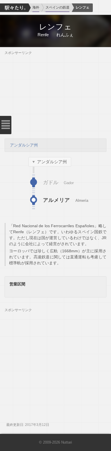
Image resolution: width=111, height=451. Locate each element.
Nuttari (66, 442)
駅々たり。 (14, 7)
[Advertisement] (55, 95)
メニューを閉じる (5, 125)
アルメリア (56, 200)
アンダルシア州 (24, 145)
